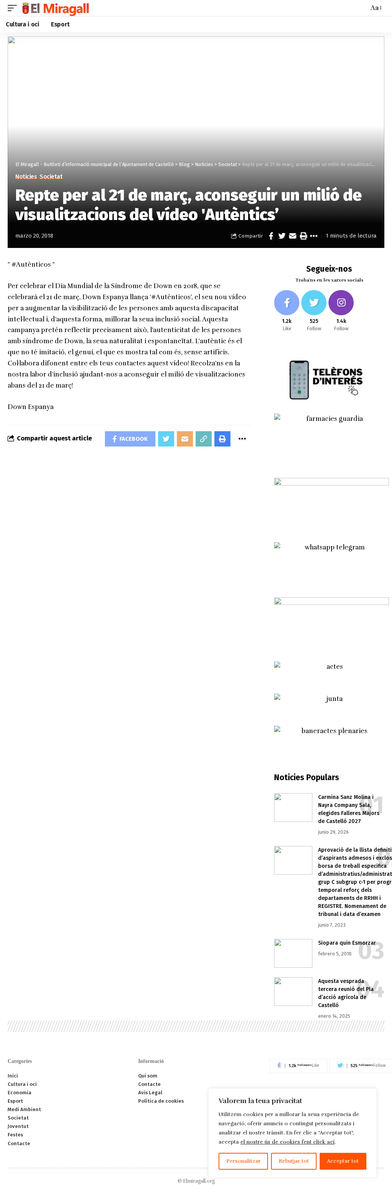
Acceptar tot (343, 1161)
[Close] (368, 1094)
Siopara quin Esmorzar (347, 943)
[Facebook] (286, 311)
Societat (50, 177)
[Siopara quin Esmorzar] (293, 953)
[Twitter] (314, 311)
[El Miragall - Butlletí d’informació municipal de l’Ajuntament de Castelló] (55, 8)
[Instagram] (341, 311)
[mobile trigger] (14, 8)
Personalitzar (243, 1161)
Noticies (26, 177)
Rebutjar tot (294, 1161)
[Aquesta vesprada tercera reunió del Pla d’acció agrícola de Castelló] (293, 991)
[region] (292, 1133)
